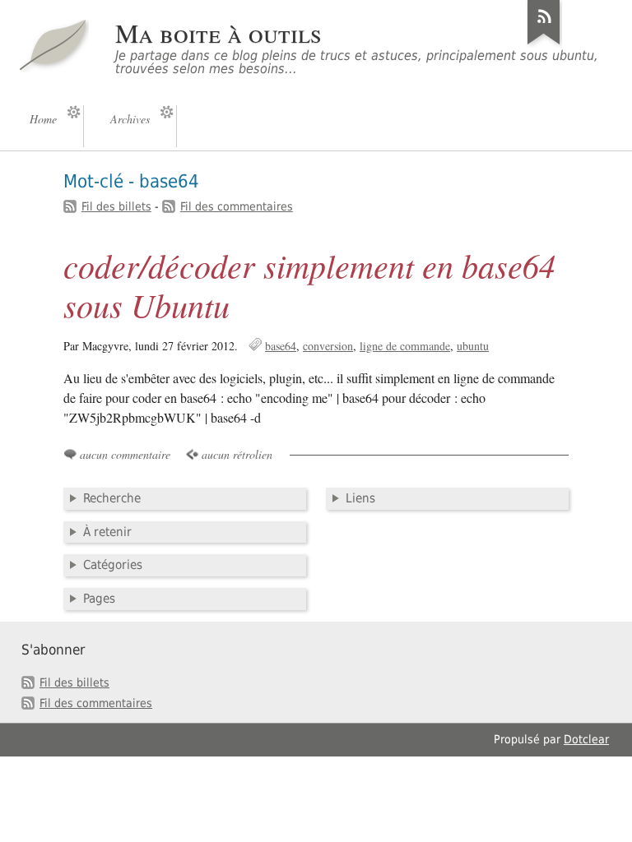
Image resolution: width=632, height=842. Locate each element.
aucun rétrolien (237, 454)
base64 (280, 346)
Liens (360, 498)
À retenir (107, 532)
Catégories (112, 564)
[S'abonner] (544, 44)
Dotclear (586, 739)
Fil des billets (116, 206)
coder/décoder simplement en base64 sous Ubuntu (309, 284)
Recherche (112, 498)
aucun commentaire (125, 454)
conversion (328, 346)
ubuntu (473, 346)
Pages (99, 598)
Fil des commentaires (236, 206)
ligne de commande (405, 346)
